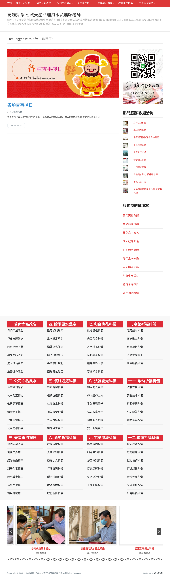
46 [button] (116, 559)
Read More (16, 125)
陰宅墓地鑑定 (55, 355)
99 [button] (123, 560)
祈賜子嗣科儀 (135, 403)
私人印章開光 (95, 411)
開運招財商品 (146, 3)
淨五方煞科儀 (95, 460)
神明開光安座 (95, 387)
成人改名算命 (15, 363)
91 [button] (104, 560)
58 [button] (145, 559)
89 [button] (99, 560)
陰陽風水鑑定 (105, 3)
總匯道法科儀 (125, 3)
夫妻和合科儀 (95, 338)
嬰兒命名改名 (131, 232)
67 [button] (47, 560)
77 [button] (70, 560)
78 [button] (73, 560)
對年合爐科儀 (139, 122)
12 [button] (35, 559)
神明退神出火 (95, 395)
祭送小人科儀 (55, 460)
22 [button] (59, 559)
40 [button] (102, 559)
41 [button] (104, 559)
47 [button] (118, 559)
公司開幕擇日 (15, 403)
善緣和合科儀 (95, 371)
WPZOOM (158, 573)
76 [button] (68, 560)
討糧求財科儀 (55, 444)
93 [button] (109, 560)
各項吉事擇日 (20, 105)
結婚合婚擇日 (131, 284)
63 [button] (157, 559)
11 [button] (32, 559)
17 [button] (47, 559)
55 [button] (137, 559)
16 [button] (44, 559)
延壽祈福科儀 (135, 493)
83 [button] (85, 560)
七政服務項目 (15, 112)
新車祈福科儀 (135, 363)
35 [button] (90, 559)
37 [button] (94, 559)
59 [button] (147, 559)
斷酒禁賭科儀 (55, 476)
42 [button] (106, 559)
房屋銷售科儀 (135, 347)
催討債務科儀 (135, 460)
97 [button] (118, 560)
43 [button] (109, 559)
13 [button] (37, 559)
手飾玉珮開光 (139, 182)
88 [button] (97, 560)
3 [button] (13, 559)
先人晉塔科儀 (55, 420)
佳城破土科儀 (55, 403)
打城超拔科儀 (135, 468)
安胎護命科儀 (135, 395)
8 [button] (25, 559)
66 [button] (44, 560)
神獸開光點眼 (95, 420)
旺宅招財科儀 (131, 293)
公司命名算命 (131, 250)
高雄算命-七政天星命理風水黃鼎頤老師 (44, 14)
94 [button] (111, 560)
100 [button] (125, 560)
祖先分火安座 (55, 428)
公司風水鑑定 (15, 420)
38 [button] (97, 559)
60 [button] (149, 559)
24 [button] (63, 559)
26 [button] (68, 559)
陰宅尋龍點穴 (55, 330)
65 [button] (161, 559)
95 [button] (113, 560)
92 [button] (106, 560)
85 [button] (90, 560)
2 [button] (11, 559)
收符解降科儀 (55, 493)
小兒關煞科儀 (139, 130)
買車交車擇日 (15, 485)
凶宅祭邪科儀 (95, 452)
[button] (11, 531)
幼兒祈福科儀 (135, 420)
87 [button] (94, 560)
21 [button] (56, 559)
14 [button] (39, 559)
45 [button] (113, 559)
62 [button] (154, 559)
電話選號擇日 (15, 493)
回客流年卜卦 (15, 347)
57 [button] (142, 559)
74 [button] (63, 560)
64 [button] (159, 559)
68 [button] (49, 560)
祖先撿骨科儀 (55, 411)
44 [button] (111, 559)
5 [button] (18, 559)
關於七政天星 (23, 3)
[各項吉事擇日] (63, 73)
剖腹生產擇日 (131, 275)
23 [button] (61, 559)
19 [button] (51, 559)
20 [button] (54, 559)
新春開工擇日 (139, 159)
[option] (33, 530)
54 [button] (135, 559)
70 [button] (54, 560)
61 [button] (152, 559)
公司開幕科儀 (15, 428)
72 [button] (59, 560)
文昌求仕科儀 (135, 485)
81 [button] (80, 560)
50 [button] (125, 559)
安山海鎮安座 (95, 428)
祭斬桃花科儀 (95, 355)
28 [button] (73, 559)
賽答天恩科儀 (135, 476)
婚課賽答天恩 (95, 363)
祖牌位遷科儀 (55, 395)
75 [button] (66, 560)
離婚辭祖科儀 (95, 330)
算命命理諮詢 (131, 224)
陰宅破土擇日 (15, 476)
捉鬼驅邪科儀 (95, 468)
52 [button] (130, 559)
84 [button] (87, 560)
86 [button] (92, 560)
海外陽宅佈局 (131, 267)
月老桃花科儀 (95, 347)
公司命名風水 (64, 3)
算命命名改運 (44, 3)
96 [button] (116, 560)
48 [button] (121, 559)
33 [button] (85, 559)
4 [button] (15, 559)
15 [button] (42, 559)
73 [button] (61, 560)
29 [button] (75, 559)
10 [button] (30, 559)
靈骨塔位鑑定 (55, 371)
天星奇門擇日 (84, 3)
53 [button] (133, 559)
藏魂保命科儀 (55, 485)
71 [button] (56, 560)
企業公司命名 (139, 152)
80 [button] (78, 560)
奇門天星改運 (131, 215)
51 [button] (128, 559)
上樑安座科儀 (95, 485)
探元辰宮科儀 (135, 444)
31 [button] (80, 559)
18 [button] (49, 559)
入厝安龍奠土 (135, 355)
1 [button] (8, 559)
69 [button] (51, 560)
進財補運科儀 (135, 452)
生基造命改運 (139, 144)
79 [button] (75, 560)
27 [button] (70, 559)
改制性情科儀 (135, 387)
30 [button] (78, 559)
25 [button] (66, 559)
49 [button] (123, 559)
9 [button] (27, 559)
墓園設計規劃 (55, 363)
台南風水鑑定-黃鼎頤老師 (145, 174)
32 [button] (82, 559)
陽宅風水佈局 (131, 258)
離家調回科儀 (95, 444)
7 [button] (23, 559)
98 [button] (121, 560)
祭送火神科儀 (95, 476)
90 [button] (102, 560)
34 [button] (87, 559)
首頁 (9, 3)
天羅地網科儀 (55, 452)
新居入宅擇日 (15, 468)
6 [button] (20, 559)
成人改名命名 (131, 241)
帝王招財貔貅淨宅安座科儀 (146, 137)
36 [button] (92, 559)
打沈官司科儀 (55, 468)
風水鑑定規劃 (55, 338)
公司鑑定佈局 (139, 167)
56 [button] (140, 559)
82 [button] (82, 560)
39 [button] (99, 559)
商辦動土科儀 (135, 338)
